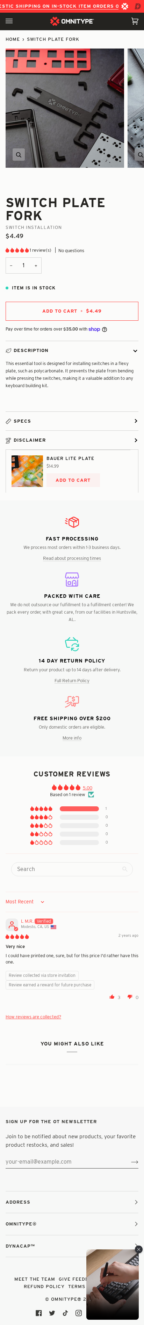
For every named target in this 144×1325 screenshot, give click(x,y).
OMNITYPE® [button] (21, 1224)
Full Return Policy (72, 680)
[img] (17, 936)
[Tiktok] (65, 1313)
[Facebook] (39, 1313)
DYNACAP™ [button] (20, 1246)
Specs (22, 421)
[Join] (129, 1161)
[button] (18, 250)
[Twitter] (52, 1313)
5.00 (87, 787)
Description (31, 350)
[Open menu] (16, 21)
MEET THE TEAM (34, 1279)
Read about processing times (72, 558)
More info (72, 738)
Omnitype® (66, 1299)
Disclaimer (30, 440)
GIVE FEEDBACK (79, 1279)
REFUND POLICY (44, 1286)
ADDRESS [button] (18, 1202)
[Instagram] (78, 1313)
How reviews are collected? (33, 1016)
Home (13, 39)
